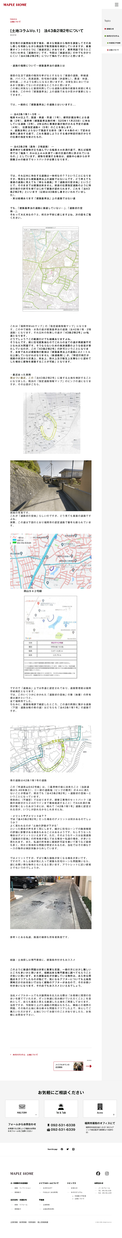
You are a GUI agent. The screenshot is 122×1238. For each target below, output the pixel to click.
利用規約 (32, 1222)
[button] (73, 1065)
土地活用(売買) (48, 1209)
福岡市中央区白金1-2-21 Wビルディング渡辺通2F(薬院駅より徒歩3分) (100, 1129)
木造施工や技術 (80, 1196)
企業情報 (14, 1222)
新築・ (23, 1188)
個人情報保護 (42, 1222)
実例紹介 (18, 1192)
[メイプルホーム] (15, 4)
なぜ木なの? (47, 1188)
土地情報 (46, 1204)
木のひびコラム (76, 1192)
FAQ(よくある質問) (50, 1192)
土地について (15, 20)
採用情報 (23, 1222)
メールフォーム (104, 1188)
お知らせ (74, 1188)
